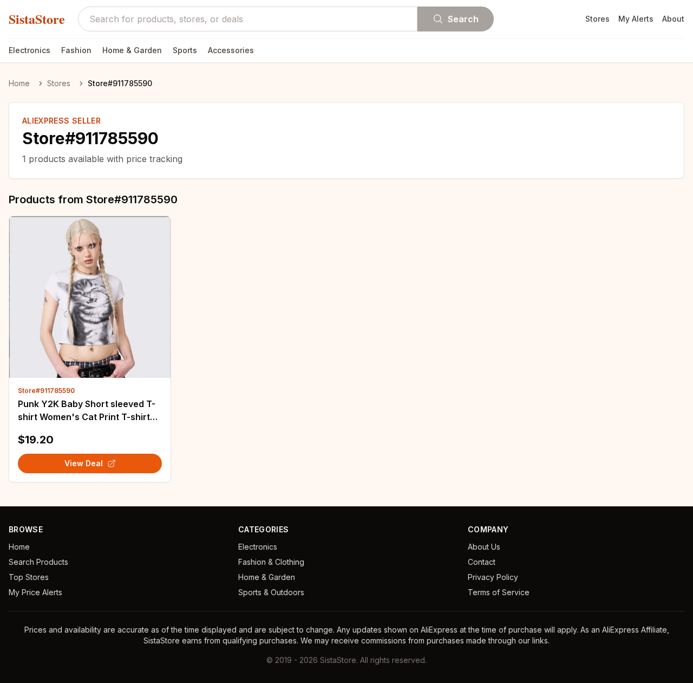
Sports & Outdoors (271, 592)
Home (19, 83)
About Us (484, 546)
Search (463, 19)
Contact (481, 561)
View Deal (83, 463)
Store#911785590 (46, 390)
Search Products (38, 561)
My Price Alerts (35, 592)
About (673, 18)
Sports (185, 50)
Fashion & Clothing (271, 561)
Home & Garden (132, 50)
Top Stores (29, 577)
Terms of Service (498, 592)
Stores (597, 18)
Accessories (231, 50)
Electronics (29, 50)
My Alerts (635, 18)
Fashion (76, 50)
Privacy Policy (493, 577)
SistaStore (37, 19)
